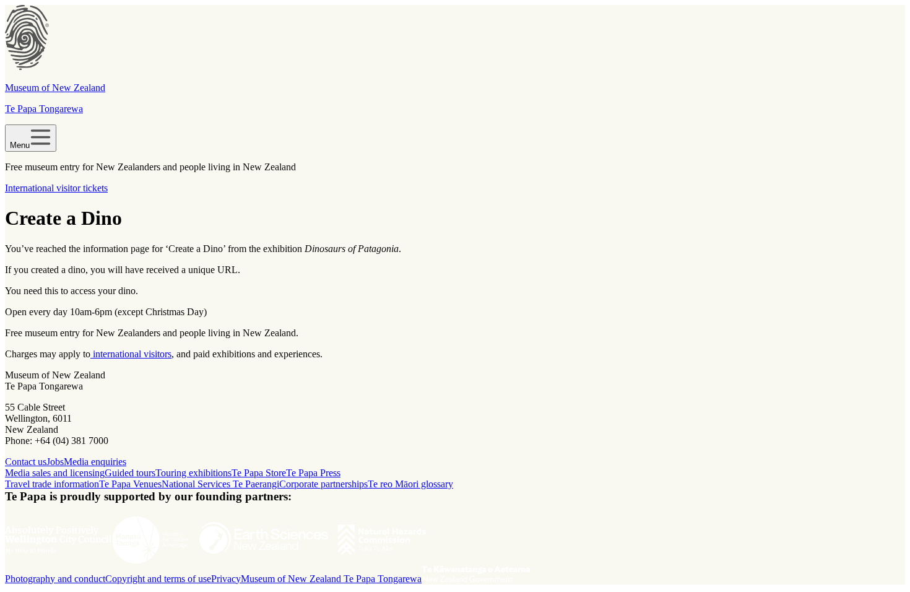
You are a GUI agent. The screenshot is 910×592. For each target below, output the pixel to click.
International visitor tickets (56, 188)
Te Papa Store (259, 473)
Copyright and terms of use (158, 578)
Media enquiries (95, 461)
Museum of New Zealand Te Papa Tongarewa (331, 578)
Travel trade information (52, 484)
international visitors (130, 354)
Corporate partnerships (323, 484)
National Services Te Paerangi (220, 484)
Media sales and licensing (55, 473)
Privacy (226, 578)
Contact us (25, 461)
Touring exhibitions (193, 473)
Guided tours (130, 473)
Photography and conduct (55, 578)
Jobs (55, 461)
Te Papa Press (313, 473)
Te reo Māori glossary (410, 484)
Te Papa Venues (130, 484)
